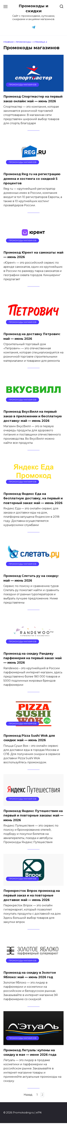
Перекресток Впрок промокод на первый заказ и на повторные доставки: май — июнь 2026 (31, 895)
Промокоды (23, 42)
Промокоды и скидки (33, 8)
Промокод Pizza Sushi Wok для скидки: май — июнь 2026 (29, 738)
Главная (8, 42)
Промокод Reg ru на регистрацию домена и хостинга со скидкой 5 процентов (31, 178)
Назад (28, 1094)
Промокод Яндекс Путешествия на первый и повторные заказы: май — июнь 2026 (33, 815)
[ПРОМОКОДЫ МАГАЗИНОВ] (33, 89)
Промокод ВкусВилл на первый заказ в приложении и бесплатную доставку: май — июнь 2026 (32, 416)
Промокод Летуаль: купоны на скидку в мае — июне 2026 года (29, 1052)
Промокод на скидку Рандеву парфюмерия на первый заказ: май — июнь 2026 (32, 658)
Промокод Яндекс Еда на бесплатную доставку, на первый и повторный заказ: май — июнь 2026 (33, 498)
